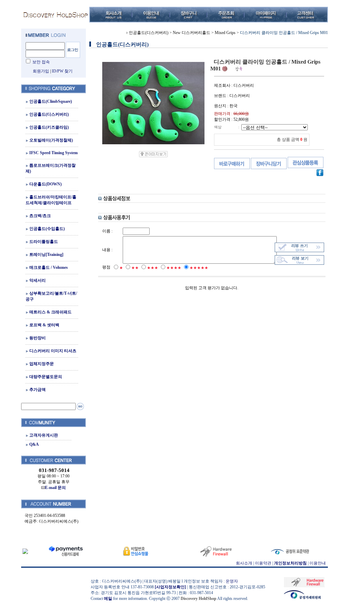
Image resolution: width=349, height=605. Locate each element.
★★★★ (173, 267)
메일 (108, 598)
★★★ (152, 267)
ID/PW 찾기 (62, 71)
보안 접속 (41, 62)
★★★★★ (198, 267)
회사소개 (244, 563)
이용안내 (317, 563)
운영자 (232, 581)
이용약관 (263, 563)
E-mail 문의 (55, 487)
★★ (135, 267)
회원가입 (41, 71)
